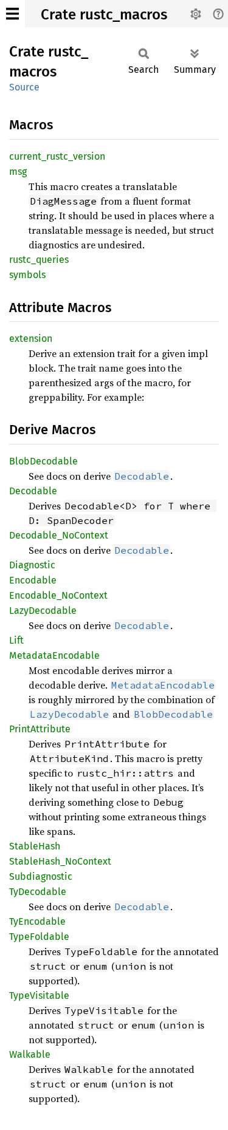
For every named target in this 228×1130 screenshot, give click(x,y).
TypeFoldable (39, 936)
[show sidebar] (12, 13)
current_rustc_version (57, 156)
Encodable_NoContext (58, 595)
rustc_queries (39, 259)
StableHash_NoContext (60, 861)
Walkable (29, 1054)
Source (24, 87)
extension (30, 338)
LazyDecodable (43, 610)
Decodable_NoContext (58, 535)
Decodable (33, 491)
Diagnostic (32, 565)
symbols (27, 275)
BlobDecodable (43, 461)
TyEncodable (37, 921)
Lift (16, 640)
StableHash (34, 846)
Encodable (33, 580)
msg (18, 171)
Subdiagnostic (40, 876)
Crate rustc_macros (104, 14)
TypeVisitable (39, 995)
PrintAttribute (40, 729)
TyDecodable (37, 891)
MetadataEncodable (54, 655)
